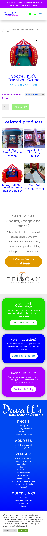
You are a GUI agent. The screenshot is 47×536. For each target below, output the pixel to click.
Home (4, 29)
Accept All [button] (23, 530)
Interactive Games (27, 29)
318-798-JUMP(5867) (32, 2)
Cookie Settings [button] (10, 530)
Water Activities (23, 478)
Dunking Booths (23, 475)
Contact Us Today (23, 389)
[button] (37, 41)
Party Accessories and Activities (23, 481)
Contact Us (23, 503)
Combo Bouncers (23, 470)
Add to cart (20, 106)
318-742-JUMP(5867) (28, 5)
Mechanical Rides (23, 472)
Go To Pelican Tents (23, 322)
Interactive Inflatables (23, 458)
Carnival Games (23, 464)
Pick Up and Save (14, 29)
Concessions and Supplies (23, 484)
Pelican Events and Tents (23, 261)
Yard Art (23, 487)
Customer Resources (23, 355)
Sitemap (23, 506)
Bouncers (23, 467)
